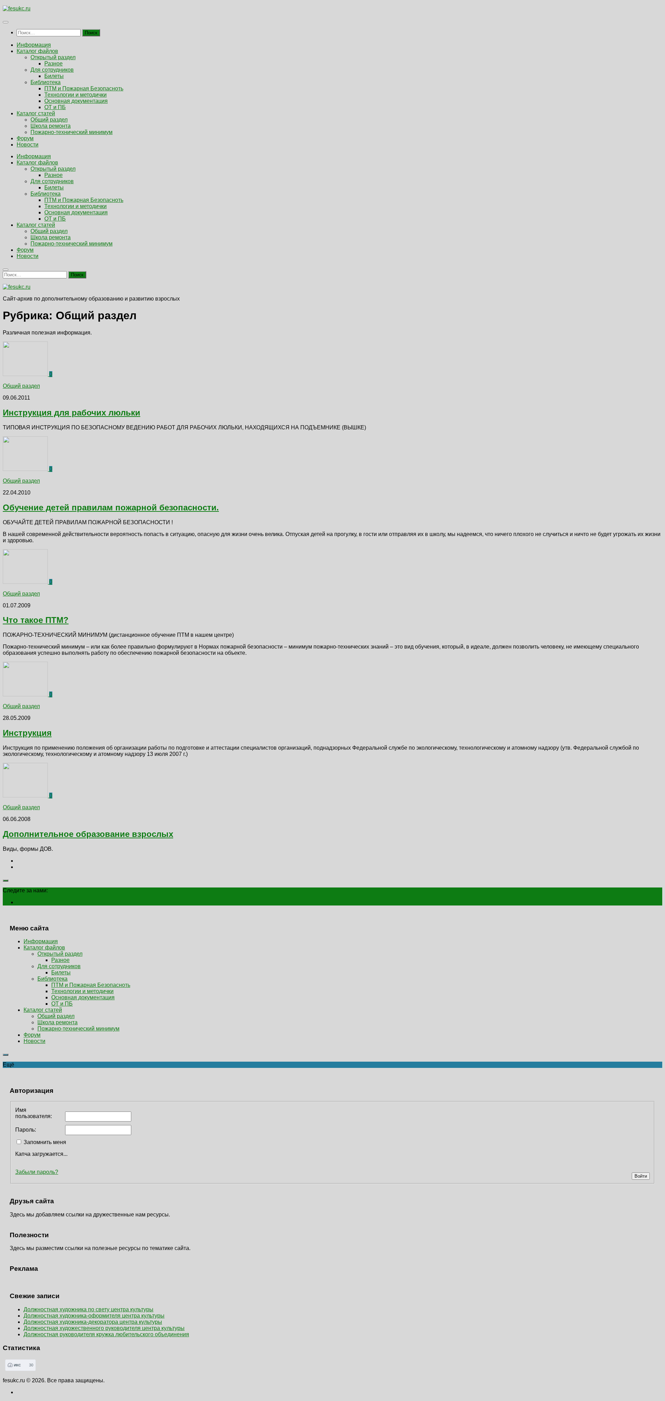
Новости (27, 145)
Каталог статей (36, 113)
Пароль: (25, 1130)
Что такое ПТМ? (36, 620)
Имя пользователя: (33, 1113)
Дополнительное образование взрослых (88, 834)
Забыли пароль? (36, 1172)
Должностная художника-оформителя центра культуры (94, 1316)
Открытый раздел (53, 57)
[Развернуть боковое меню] (5, 881)
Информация (34, 45)
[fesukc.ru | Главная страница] (16, 8)
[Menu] (5, 22)
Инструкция (27, 733)
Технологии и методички (75, 95)
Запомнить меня (45, 1142)
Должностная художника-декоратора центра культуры (93, 1322)
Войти (641, 1176)
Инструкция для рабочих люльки (71, 412)
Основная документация (76, 101)
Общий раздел (49, 120)
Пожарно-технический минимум (71, 132)
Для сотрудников (52, 70)
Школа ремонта (50, 126)
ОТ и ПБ (55, 107)
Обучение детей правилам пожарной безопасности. (111, 507)
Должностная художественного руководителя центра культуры (104, 1328)
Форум (25, 138)
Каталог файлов (37, 51)
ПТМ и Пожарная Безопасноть (83, 88)
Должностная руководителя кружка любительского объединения (106, 1334)
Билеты (54, 76)
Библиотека (45, 82)
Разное (53, 63)
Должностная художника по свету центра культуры (88, 1309)
